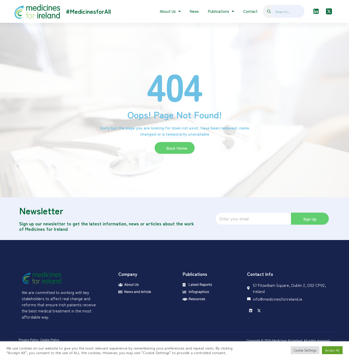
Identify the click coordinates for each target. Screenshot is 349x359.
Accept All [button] (332, 350)
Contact (250, 11)
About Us (168, 11)
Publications (218, 11)
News (194, 11)
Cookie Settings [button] (305, 350)
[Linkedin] (316, 11)
